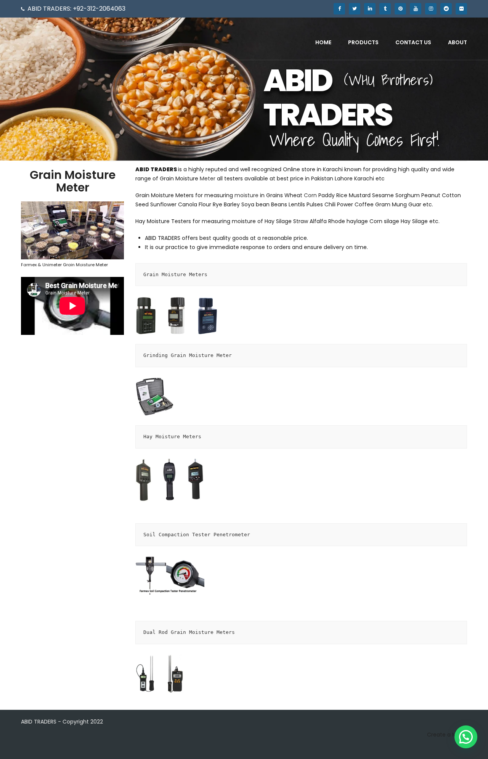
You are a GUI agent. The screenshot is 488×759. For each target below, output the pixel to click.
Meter (207, 178)
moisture (246, 195)
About (457, 42)
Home (323, 42)
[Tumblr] (385, 8)
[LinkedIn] (370, 8)
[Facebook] (339, 8)
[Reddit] (446, 8)
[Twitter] (354, 8)
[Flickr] (461, 8)
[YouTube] (415, 8)
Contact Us (413, 42)
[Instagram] (431, 8)
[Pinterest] (400, 8)
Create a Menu (447, 734)
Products (363, 42)
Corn (310, 195)
